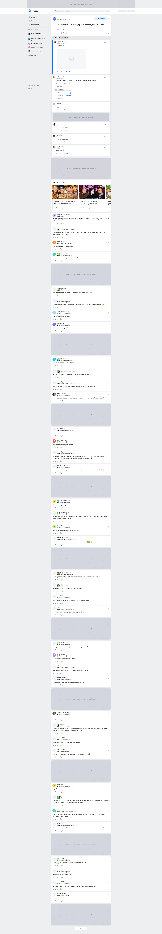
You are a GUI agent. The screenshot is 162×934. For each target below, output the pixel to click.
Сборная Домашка (67, 539)
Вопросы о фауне (64, 20)
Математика (64, 739)
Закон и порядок (65, 502)
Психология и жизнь (67, 383)
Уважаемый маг (64, 751)
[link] (65, 197)
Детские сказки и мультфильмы (71, 798)
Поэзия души (65, 895)
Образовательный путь (67, 230)
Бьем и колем (65, 290)
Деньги (63, 216)
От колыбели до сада (67, 667)
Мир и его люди (65, 726)
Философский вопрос (68, 372)
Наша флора (65, 586)
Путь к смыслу (65, 255)
